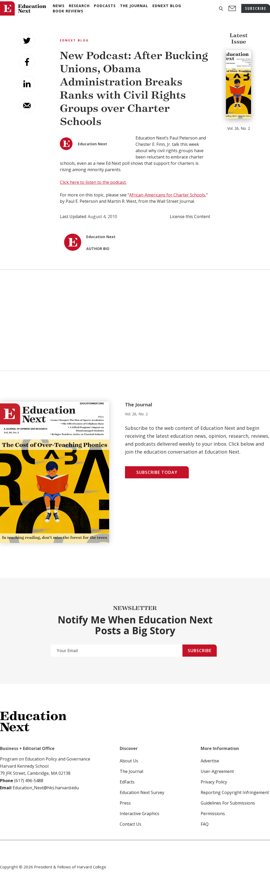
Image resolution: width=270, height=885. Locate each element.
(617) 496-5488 (28, 780)
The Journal (131, 771)
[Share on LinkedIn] (27, 84)
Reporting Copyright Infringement (235, 792)
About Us (129, 761)
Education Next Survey (142, 792)
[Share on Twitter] (27, 41)
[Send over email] (27, 105)
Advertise (210, 761)
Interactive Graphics (139, 813)
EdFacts (127, 782)
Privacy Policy (214, 782)
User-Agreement (217, 771)
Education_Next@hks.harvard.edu (45, 788)
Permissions (213, 813)
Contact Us (130, 824)
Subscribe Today (156, 472)
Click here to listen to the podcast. (93, 182)
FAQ (205, 824)
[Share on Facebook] (27, 62)
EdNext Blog (74, 40)
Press (125, 803)
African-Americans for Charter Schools (167, 195)
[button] (221, 8)
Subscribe (199, 650)
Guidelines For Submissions (228, 803)
